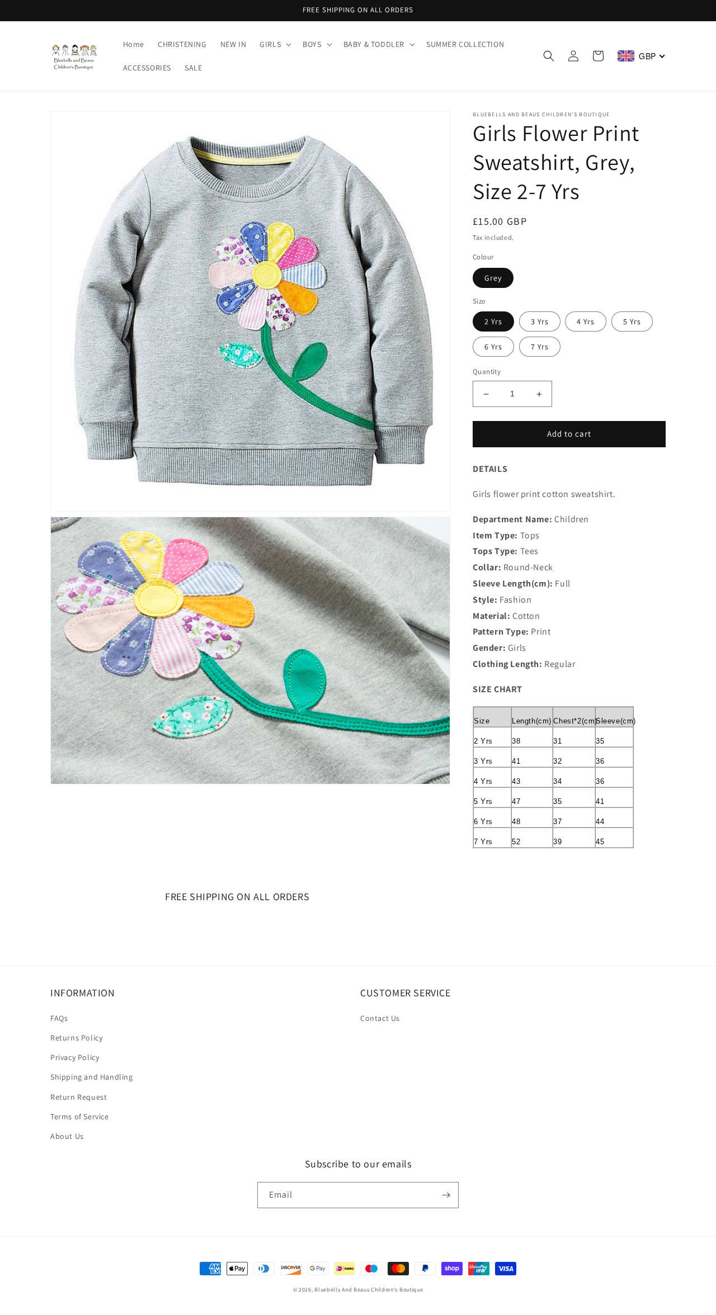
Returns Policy (76, 1038)
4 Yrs (586, 322)
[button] (274, 44)
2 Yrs (493, 322)
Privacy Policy (74, 1057)
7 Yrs (540, 347)
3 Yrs (540, 322)
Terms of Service (79, 1116)
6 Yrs (493, 347)
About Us (67, 1136)
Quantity (487, 372)
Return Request (78, 1097)
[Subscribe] (446, 1195)
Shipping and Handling (91, 1077)
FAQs (59, 1018)
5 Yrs (632, 322)
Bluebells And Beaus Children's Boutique (368, 1289)
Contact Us (380, 1018)
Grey (493, 278)
